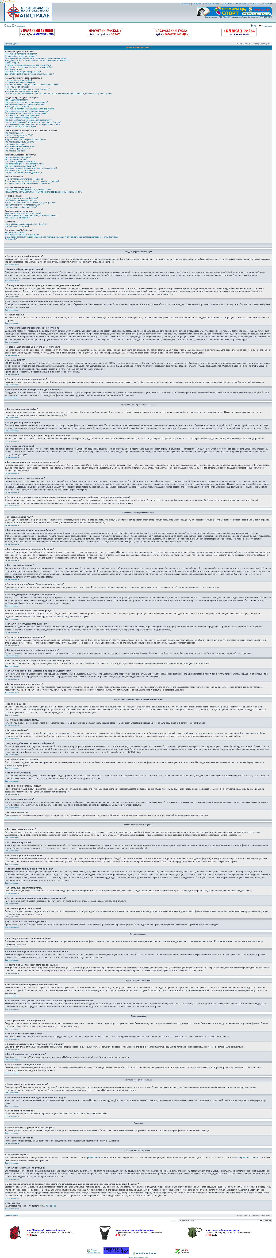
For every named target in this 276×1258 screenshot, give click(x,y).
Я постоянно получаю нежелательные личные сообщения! (32, 181)
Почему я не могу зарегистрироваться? (23, 72)
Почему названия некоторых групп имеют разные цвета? (31, 168)
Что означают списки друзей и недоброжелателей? (28, 190)
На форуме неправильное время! (20, 82)
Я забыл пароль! (12, 63)
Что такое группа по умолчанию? (20, 170)
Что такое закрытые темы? (17, 149)
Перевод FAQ (11, 239)
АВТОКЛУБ (197, 4)
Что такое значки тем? (15, 151)
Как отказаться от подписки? (18, 218)
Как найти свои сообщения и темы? (21, 207)
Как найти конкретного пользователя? (22, 205)
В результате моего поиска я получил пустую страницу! (30, 203)
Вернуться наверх (12, 264)
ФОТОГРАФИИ (241, 4)
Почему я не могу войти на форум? (21, 54)
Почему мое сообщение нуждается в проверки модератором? (33, 124)
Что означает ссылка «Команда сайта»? (23, 173)
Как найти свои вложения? (17, 226)
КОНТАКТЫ (267, 4)
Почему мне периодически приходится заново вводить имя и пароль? (37, 58)
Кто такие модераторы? (16, 159)
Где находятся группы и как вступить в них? (25, 164)
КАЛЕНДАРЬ (228, 4)
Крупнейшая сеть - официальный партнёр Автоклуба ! (238, 17)
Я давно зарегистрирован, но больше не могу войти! (29, 67)
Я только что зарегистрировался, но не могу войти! (28, 65)
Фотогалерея (266, 26)
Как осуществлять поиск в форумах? (21, 198)
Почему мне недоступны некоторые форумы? (26, 113)
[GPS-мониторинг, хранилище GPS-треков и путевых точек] (182, 1253)
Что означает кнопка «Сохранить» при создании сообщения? (33, 122)
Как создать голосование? (17, 106)
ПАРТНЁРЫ (255, 4)
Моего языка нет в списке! (17, 87)
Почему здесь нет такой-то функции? (22, 235)
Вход (8, 26)
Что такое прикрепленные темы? (20, 146)
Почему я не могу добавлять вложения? (23, 115)
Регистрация (19, 26)
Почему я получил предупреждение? (22, 118)
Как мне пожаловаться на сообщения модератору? (28, 120)
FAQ (255, 26)
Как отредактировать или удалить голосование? (27, 111)
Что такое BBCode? (14, 133)
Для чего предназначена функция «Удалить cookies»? (29, 74)
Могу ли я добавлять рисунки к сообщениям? (25, 140)
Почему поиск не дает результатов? (21, 200)
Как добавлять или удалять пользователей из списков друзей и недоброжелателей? (43, 192)
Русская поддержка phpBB (138, 1257)
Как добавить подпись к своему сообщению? (25, 104)
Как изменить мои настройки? (18, 80)
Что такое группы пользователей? (20, 161)
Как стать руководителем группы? (20, 166)
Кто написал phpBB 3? (15, 232)
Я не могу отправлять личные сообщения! (24, 179)
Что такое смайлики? (14, 137)
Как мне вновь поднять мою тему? (20, 127)
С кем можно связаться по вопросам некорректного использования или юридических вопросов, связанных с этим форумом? (61, 237)
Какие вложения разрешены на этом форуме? (26, 224)
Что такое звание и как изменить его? (22, 91)
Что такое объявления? (16, 144)
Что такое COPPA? (13, 69)
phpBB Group (93, 1157)
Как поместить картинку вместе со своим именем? (27, 89)
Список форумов (11, 44)
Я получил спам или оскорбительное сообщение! (27, 183)
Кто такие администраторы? (18, 157)
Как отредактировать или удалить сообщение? (26, 102)
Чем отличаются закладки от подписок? (23, 213)
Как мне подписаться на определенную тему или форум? (31, 215)
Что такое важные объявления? (19, 142)
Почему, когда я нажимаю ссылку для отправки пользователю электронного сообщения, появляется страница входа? (58, 94)
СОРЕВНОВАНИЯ (212, 4)
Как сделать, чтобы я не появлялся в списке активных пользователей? (37, 60)
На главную (185, 4)
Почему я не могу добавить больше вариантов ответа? (30, 109)
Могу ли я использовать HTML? (19, 135)
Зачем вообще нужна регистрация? (21, 56)
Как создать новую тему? (16, 100)
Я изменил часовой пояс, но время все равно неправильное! (32, 85)
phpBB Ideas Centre (248, 1157)
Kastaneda (51, 1206)
